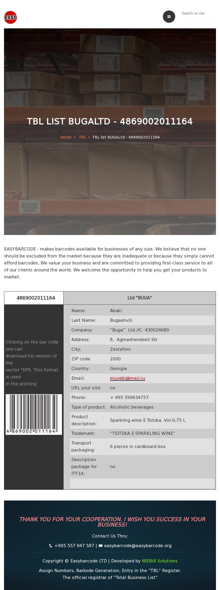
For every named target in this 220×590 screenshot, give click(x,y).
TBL (82, 137)
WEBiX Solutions (160, 560)
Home (66, 137)
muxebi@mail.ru (127, 378)
